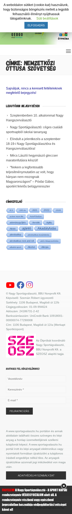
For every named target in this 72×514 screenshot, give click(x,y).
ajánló (26, 228)
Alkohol (31, 247)
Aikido (13, 229)
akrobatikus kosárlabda (38, 235)
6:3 (11, 210)
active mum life (16, 216)
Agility (49, 222)
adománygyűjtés (18, 222)
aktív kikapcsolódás (49, 241)
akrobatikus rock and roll (22, 241)
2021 (34, 210)
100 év (22, 210)
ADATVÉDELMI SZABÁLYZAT (36, 475)
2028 (58, 210)
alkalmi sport (15, 247)
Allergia (44, 247)
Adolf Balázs (36, 216)
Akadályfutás (47, 228)
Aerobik (36, 222)
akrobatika (15, 234)
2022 (46, 210)
